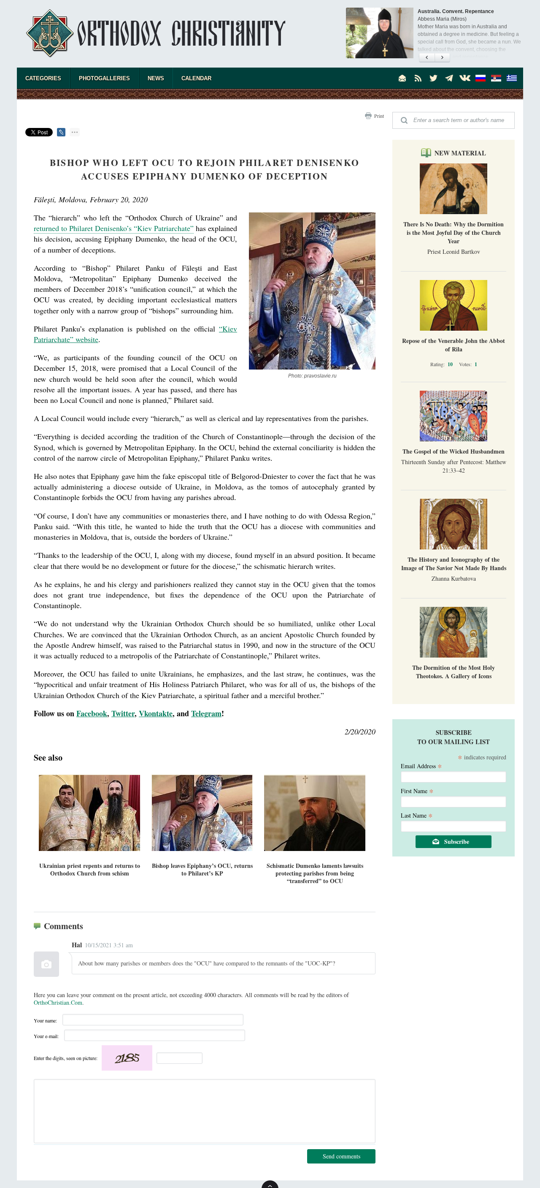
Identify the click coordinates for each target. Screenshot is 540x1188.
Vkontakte (156, 713)
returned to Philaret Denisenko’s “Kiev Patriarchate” (114, 228)
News (156, 78)
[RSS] (418, 78)
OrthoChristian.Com (58, 1002)
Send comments (341, 1156)
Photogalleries (104, 78)
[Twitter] (433, 78)
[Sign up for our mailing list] (402, 78)
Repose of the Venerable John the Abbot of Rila (453, 344)
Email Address (421, 765)
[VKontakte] (465, 78)
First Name (417, 790)
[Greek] (511, 78)
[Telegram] (449, 78)
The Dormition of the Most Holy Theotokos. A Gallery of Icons (453, 671)
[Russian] (480, 78)
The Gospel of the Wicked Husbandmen (453, 451)
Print (379, 115)
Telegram (206, 713)
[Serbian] (496, 78)
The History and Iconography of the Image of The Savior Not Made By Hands (453, 563)
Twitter (123, 713)
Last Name (417, 814)
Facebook (91, 713)
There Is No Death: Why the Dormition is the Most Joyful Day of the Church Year (453, 232)
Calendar (196, 78)
